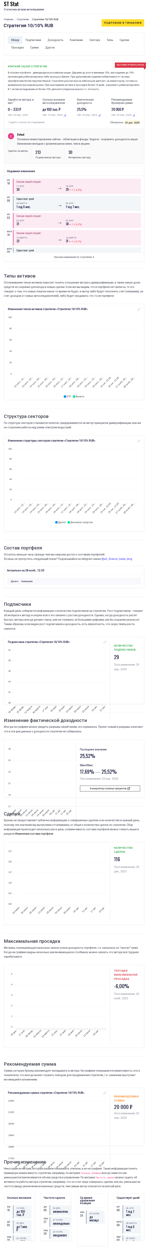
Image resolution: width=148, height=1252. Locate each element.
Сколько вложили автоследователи (53, 101)
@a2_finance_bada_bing (117, 558)
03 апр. (70, 220)
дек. (8, 1221)
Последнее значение (93, 749)
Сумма (34, 47)
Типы (110, 40)
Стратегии (23, 19)
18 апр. (70, 186)
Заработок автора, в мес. (21, 101)
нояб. (8, 1236)
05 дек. (20, 1222)
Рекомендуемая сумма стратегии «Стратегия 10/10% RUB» (46, 1092)
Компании (76, 40)
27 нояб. (58, 1219)
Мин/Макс (86, 765)
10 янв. (20, 1207)
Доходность (55, 40)
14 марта (71, 237)
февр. (118, 1236)
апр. (8, 180)
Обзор (15, 40)
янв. (8, 1206)
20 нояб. (21, 1238)
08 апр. (70, 203)
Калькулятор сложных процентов (108, 788)
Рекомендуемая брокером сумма (122, 101)
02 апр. (20, 220)
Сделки (124, 40)
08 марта (21, 203)
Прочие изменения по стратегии (73, 257)
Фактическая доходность (85, 101)
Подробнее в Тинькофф (123, 22)
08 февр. (131, 1238)
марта (8, 231)
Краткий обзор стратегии (27, 66)
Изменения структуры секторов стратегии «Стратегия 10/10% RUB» (51, 440)
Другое (50, 47)
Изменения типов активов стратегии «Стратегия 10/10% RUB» (48, 309)
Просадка (17, 47)
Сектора (94, 40)
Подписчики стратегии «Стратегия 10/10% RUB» (39, 642)
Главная (8, 19)
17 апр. (20, 186)
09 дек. (57, 1207)
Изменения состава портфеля (34, 833)
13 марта (21, 237)
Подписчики (33, 40)
